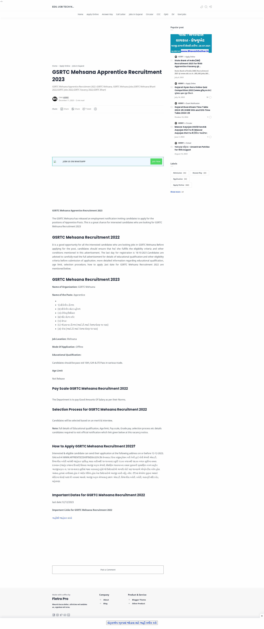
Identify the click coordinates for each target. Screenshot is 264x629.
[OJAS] (166, 14)
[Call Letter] (121, 14)
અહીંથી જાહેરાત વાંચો (62, 517)
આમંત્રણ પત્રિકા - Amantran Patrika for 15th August (192, 148)
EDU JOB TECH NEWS (63, 6)
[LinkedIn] (68, 614)
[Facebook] (53, 614)
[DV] (173, 14)
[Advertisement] (108, 45)
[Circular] (149, 14)
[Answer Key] (107, 14)
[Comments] (209, 97)
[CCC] (158, 14)
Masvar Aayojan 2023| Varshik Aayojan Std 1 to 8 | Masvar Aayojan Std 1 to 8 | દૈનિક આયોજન (191, 130)
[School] (188, 143)
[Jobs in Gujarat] (136, 14)
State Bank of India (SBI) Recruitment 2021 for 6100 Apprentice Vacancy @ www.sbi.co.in (188, 63)
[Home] (80, 14)
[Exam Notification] (193, 103)
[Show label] (177, 192)
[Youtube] (64, 614)
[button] (201, 6)
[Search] (206, 6)
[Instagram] (57, 614)
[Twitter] (61, 614)
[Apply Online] (93, 14)
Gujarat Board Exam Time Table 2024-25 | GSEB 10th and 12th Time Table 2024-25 (192, 110)
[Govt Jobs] (182, 14)
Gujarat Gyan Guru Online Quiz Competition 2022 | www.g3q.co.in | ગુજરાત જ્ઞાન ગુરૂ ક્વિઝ (193, 90)
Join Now (156, 161)
